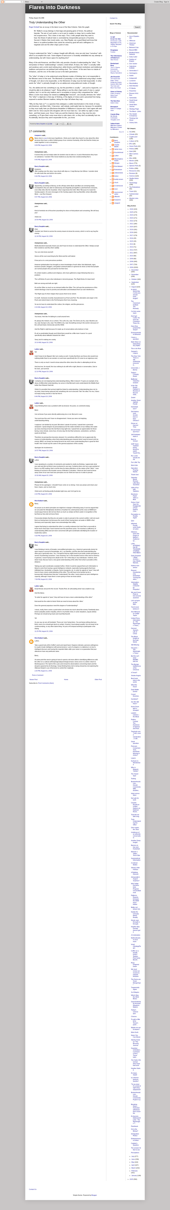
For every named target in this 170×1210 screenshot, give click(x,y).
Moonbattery (133, 83)
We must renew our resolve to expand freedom (135, 972)
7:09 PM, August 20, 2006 (43, 579)
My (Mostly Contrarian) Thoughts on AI (115, 118)
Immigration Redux (135, 1135)
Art (130, 132)
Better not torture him (135, 908)
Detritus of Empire (132, 60)
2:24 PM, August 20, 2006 (43, 494)
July (133, 1156)
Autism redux (114, 103)
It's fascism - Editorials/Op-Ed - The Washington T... (136, 1119)
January (134, 1175)
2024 (132, 215)
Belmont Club (134, 47)
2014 (132, 244)
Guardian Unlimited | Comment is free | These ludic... (135, 1052)
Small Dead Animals (133, 101)
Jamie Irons (118, 149)
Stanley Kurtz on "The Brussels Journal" (135, 1042)
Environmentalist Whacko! (136, 333)
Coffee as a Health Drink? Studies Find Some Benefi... (135, 955)
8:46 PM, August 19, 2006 (43, 396)
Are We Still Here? (135, 703)
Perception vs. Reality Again (136, 516)
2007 (132, 264)
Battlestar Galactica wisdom (135, 381)
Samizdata (133, 98)
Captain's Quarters (135, 1144)
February (134, 1171)
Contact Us (113, 18)
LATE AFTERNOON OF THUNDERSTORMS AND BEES (136, 548)
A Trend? (134, 672)
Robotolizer (118, 169)
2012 (132, 250)
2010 (132, 256)
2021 (132, 224)
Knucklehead (118, 152)
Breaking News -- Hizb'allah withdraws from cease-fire (136, 1109)
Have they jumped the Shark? (136, 328)
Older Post (98, 679)
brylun (116, 176)
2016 (132, 238)
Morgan (116, 163)
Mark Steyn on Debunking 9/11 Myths (136, 343)
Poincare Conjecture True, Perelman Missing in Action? (135, 750)
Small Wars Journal (133, 105)
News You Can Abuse (135, 1036)
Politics (131, 168)
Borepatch (114, 107)
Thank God (135, 474)
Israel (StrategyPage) (136, 946)
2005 (132, 1179)
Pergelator (114, 50)
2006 (132, 267)
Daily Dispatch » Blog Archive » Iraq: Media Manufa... (136, 559)
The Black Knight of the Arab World (135, 639)
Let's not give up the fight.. (135, 602)
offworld (117, 196)
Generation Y (133, 70)
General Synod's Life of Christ (134, 631)
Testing (133, 779)
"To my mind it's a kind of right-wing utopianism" (136, 1087)
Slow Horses (114, 59)
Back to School (134, 440)
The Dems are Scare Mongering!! (136, 982)
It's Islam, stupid (134, 1074)
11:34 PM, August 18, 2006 (44, 236)
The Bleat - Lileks (135, 111)
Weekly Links (133, 198)
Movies (131, 161)
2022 (132, 221)
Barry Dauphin (40, 166)
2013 (132, 247)
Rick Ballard (39, 501)
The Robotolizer (134, 187)
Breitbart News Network (134, 53)
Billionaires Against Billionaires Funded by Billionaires (116, 127)
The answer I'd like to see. (136, 1149)
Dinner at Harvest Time (134, 425)
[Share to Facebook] (68, 124)
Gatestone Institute (132, 67)
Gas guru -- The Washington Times (135, 650)
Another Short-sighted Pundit (136, 402)
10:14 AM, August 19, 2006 (44, 342)
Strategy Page (134, 109)
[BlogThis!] (63, 124)
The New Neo (115, 101)
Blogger (94, 1195)
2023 (132, 218)
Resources (133, 171)
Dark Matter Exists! (135, 690)
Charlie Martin (116, 145)
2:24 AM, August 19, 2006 (43, 307)
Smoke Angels (136, 675)
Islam (131, 151)
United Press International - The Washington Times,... (135, 621)
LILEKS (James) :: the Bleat (135, 715)
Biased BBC (133, 50)
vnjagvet (117, 203)
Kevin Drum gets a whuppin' (135, 708)
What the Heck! (134, 686)
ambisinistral (118, 173)
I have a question (135, 338)
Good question (135, 742)
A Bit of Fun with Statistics (135, 489)
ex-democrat (118, 186)
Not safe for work (135, 799)
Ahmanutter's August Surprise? (135, 879)
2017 (132, 235)
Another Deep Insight (136, 841)
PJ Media (132, 88)
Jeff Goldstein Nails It (135, 435)
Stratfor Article (134, 178)
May (133, 1162)
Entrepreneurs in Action (136, 1139)
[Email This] (61, 124)
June (133, 1159)
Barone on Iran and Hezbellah (135, 847)
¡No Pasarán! (115, 77)
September (135, 282)
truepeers (38, 135)
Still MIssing (135, 645)
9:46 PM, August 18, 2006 (43, 176)
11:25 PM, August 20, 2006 (44, 631)
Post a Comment (37, 675)
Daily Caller (133, 57)
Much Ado (134, 465)
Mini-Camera (133, 154)
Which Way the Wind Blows (135, 997)
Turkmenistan (134, 194)
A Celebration (135, 935)
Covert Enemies (135, 695)
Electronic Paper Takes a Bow (134, 496)
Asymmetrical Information (136, 859)
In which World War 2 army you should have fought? (135, 294)
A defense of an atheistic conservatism (136, 835)
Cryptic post (133, 137)
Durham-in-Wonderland (135, 762)
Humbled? (134, 699)
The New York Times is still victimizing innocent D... (136, 360)
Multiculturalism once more (135, 939)
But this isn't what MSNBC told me (135, 658)
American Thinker (132, 44)
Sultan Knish (115, 123)
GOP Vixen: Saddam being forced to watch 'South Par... (136, 448)
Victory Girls (133, 122)
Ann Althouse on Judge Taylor (135, 613)
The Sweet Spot (134, 775)
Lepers (133, 758)
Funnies (113, 52)
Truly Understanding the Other (136, 822)
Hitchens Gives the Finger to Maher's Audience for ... (135, 536)
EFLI (130, 144)
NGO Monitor (133, 86)
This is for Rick (136, 348)
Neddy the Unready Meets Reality (135, 914)
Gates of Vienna (116, 92)
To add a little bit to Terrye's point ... (135, 1022)
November (135, 274)
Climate (132, 134)
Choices (134, 1016)
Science (132, 176)
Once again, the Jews (135, 828)
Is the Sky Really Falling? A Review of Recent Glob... (135, 390)
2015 (132, 241)
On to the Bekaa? (134, 1130)
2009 (132, 259)
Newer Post (33, 679)
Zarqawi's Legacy (134, 352)
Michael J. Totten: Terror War (135, 853)
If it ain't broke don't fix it (135, 430)
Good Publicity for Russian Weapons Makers (136, 1004)
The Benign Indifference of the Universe (136, 667)
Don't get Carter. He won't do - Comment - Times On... (136, 319)
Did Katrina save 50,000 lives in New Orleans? (135, 416)
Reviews (132, 173)
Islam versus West (135, 794)
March (133, 1168)
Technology (133, 183)
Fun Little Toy (135, 462)
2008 (132, 261)
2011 (132, 253)
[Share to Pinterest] (70, 124)
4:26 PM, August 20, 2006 (43, 536)
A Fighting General (134, 873)
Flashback (134, 1126)
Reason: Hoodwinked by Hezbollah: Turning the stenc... (136, 574)
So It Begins (135, 992)
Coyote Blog (115, 114)
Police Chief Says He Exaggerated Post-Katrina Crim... (136, 506)
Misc (130, 158)
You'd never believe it (135, 608)
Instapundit (133, 78)
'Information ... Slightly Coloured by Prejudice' (135, 585)
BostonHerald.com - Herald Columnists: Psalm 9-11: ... (136, 1097)
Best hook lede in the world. (135, 680)
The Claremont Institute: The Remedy (135, 304)
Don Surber (133, 64)
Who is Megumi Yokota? (134, 769)
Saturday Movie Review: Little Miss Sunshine (135, 481)
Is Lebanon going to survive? (135, 1079)
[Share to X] (65, 124)
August (134, 287)
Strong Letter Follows (135, 868)
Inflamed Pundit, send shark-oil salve (136, 526)
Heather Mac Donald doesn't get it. (135, 929)
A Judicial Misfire (134, 864)
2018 (132, 232)
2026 (132, 209)
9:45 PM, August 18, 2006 (43, 160)
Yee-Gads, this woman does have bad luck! (136, 1062)
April (133, 1165)
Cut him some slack (135, 312)
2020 (132, 227)
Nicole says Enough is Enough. (135, 922)
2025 (132, 212)
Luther (37, 349)
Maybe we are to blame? (136, 1028)
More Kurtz (134, 1032)
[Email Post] (56, 123)
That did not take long (135, 815)
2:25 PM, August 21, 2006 (43, 671)
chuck (116, 182)
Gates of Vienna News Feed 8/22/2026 (115, 95)
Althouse (132, 41)
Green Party (133, 146)
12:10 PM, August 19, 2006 (44, 371)
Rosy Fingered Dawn (135, 964)
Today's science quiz (134, 1011)
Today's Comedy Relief (135, 374)
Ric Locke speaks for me (135, 457)
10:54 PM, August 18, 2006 (44, 220)
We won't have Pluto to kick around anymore (136, 595)
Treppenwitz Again (135, 988)
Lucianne (132, 81)
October (134, 279)
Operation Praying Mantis (134, 470)
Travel (131, 191)
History (131, 149)
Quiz (132, 521)
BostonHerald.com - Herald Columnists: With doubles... (136, 786)
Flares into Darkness (54, 7)
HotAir (131, 75)
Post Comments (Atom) (46, 683)
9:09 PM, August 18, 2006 (43, 145)
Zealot (133, 397)
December (135, 270)
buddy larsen (118, 179)
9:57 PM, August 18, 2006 (43, 197)
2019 (132, 229)
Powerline (132, 91)
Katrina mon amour (135, 566)
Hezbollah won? (134, 407)
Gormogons (133, 73)
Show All (121, 132)
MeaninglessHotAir (118, 160)
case (45, 138)
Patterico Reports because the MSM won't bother (135, 900)
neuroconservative (118, 193)
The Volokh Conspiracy (133, 115)
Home (66, 679)
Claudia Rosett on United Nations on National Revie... (135, 807)
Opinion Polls (133, 166)
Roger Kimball (34, 27)
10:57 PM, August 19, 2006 (44, 450)
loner (116, 189)
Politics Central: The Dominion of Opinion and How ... (136, 724)
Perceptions (135, 1153)
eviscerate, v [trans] (135, 369)
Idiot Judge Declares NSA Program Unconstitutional (136, 888)
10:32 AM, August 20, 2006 (44, 475)
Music (131, 163)
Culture (131, 141)
